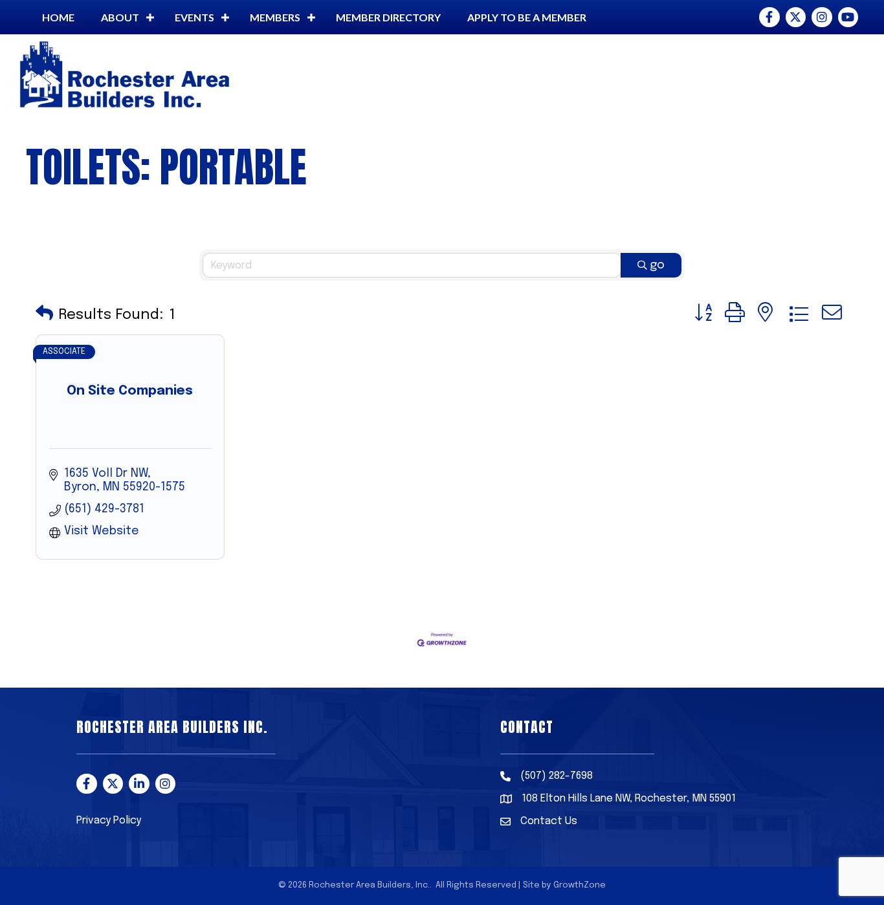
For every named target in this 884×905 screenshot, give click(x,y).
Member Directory (388, 17)
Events (194, 17)
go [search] (657, 265)
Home (58, 17)
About (120, 17)
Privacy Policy (108, 820)
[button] (44, 314)
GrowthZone (579, 885)
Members (275, 17)
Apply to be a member (526, 17)
